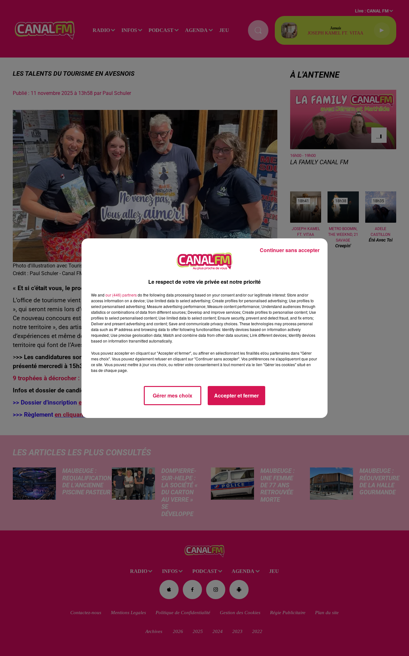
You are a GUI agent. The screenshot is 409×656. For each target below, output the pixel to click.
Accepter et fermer (236, 395)
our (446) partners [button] (121, 294)
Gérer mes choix (172, 395)
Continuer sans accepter (290, 250)
